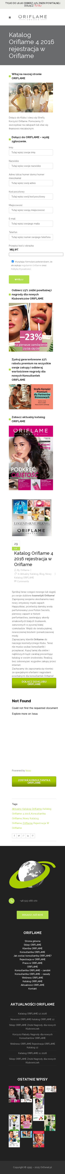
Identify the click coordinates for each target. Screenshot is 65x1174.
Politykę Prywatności (21, 269)
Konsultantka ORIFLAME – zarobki (32, 970)
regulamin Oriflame (31, 265)
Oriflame (25, 570)
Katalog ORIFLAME (32, 981)
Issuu (28, 770)
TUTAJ (37, 5)
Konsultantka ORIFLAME (32, 952)
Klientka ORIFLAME (32, 948)
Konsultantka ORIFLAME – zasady (32, 974)
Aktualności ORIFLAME (32, 985)
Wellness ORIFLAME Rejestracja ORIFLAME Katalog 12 (32, 1046)
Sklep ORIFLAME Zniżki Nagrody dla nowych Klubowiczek (32, 1027)
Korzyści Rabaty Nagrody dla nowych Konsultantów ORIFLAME (33, 1036)
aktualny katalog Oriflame (27, 809)
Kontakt (32, 988)
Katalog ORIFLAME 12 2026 (32, 1013)
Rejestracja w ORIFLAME (32, 959)
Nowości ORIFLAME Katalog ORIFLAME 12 (32, 1019)
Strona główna (32, 941)
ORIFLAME (32, 966)
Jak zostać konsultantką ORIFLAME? (33, 955)
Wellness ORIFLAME (32, 977)
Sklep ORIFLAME (32, 945)
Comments (23, 581)
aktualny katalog (29, 574)
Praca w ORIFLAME (32, 963)
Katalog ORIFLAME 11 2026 (32, 1053)
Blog (41, 574)
